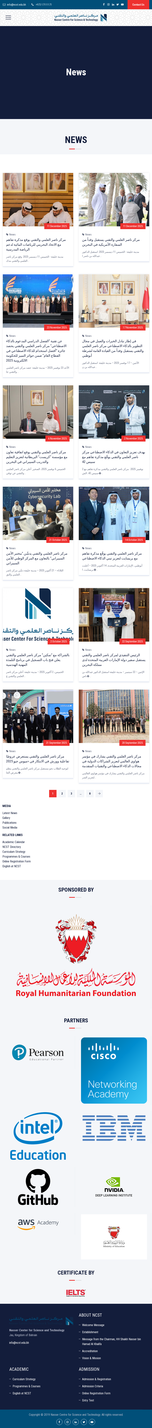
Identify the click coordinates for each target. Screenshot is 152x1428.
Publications (9, 822)
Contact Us (138, 4)
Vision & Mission (91, 1358)
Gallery (6, 818)
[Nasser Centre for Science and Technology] (80, 17)
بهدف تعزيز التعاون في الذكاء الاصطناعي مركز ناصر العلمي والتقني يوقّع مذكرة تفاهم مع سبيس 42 (113, 457)
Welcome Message (93, 1325)
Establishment (90, 1332)
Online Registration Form (16, 861)
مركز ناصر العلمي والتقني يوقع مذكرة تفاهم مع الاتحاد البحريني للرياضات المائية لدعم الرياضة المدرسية (36, 244)
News (12, 234)
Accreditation (90, 1351)
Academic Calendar (13, 842)
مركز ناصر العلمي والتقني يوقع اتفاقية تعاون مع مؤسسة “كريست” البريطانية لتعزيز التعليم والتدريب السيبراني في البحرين (36, 457)
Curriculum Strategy (13, 851)
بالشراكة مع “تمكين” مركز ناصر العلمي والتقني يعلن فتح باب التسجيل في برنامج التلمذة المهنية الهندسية (38, 660)
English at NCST (11, 866)
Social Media (9, 827)
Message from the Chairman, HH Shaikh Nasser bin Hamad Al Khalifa (111, 1341)
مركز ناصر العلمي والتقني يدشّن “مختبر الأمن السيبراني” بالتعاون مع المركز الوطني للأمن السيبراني (36, 558)
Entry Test (88, 1400)
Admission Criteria (92, 1386)
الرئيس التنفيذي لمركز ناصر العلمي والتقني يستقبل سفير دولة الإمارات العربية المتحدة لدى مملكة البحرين (114, 660)
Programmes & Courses (16, 856)
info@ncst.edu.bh (16, 4)
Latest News (9, 813)
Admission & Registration (96, 1379)
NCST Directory (11, 847)
